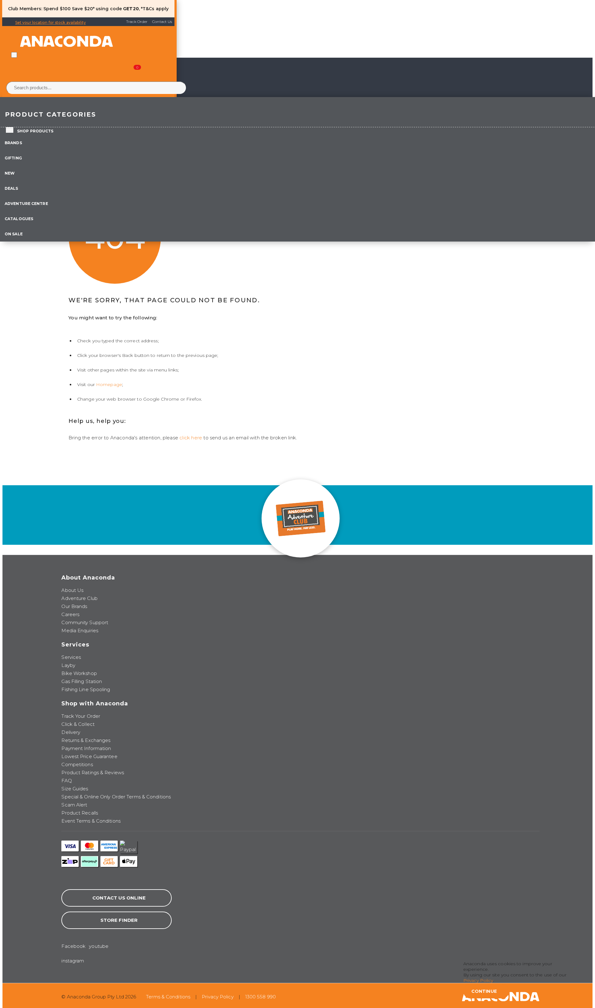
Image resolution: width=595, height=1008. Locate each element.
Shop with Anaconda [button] (94, 703)
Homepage (109, 384)
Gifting (13, 158)
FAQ (66, 781)
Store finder (119, 920)
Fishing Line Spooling (85, 689)
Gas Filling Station (81, 681)
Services (71, 657)
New (10, 173)
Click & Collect (78, 724)
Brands (13, 142)
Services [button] (75, 644)
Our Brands (74, 606)
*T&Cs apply (155, 8)
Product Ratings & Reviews (92, 772)
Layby (68, 665)
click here (190, 438)
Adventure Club (79, 598)
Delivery (70, 732)
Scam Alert (74, 805)
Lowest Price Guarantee (89, 756)
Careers (70, 614)
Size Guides (74, 789)
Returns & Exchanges (85, 740)
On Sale (14, 234)
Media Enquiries (79, 630)
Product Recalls (79, 813)
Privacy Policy (217, 997)
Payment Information (86, 748)
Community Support (84, 622)
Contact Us (162, 21)
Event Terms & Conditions (90, 821)
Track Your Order (80, 716)
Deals (11, 188)
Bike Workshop (79, 673)
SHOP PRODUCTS (35, 131)
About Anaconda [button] (88, 577)
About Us (72, 590)
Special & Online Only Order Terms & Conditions (116, 797)
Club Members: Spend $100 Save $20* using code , (74, 8)
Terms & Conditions (168, 997)
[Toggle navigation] (14, 55)
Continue (484, 991)
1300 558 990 (260, 997)
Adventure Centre (26, 203)
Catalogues (19, 218)
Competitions (77, 764)
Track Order (137, 21)
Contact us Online (119, 898)
